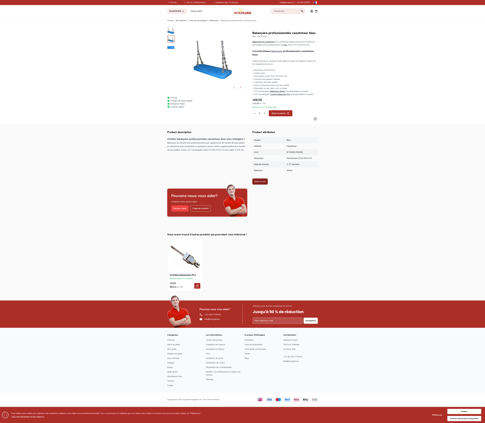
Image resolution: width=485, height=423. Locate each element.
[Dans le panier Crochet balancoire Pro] (197, 286)
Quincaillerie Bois (174, 376)
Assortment (175, 11)
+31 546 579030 (303, 2)
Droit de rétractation (253, 344)
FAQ (208, 353)
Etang (169, 367)
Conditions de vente (214, 358)
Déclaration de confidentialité (219, 367)
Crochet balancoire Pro (280, 94)
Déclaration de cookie (215, 362)
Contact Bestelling (214, 340)
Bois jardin (171, 349)
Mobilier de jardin (174, 353)
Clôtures (171, 340)
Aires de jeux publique (198, 20)
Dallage (170, 362)
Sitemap (209, 379)
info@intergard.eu (287, 2)
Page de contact (201, 208)
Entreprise (249, 340)
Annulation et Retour (215, 349)
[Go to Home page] (242, 11)
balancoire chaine (277, 91)
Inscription (311, 320)
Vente (247, 353)
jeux (285, 44)
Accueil (170, 20)
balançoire (277, 51)
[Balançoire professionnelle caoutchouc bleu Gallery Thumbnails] (171, 39)
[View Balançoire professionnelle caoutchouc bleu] (171, 30)
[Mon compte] (311, 11)
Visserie (170, 381)
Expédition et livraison (215, 344)
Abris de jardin (173, 344)
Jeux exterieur (181, 20)
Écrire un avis (260, 181)
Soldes (170, 385)
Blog (247, 358)
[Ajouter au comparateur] (315, 118)
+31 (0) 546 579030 (292, 356)
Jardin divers (172, 371)
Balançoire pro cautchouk (263, 41)
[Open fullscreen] (213, 60)
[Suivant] (240, 87)
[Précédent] (234, 87)
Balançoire (214, 20)
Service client (196, 11)
